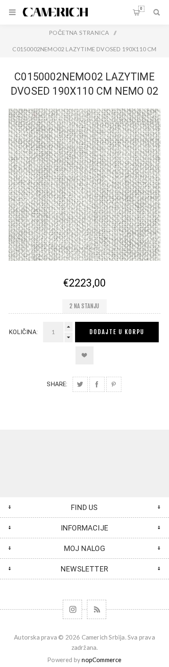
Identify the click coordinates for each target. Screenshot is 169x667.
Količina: (23, 332)
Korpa (141, 9)
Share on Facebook (97, 384)
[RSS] (96, 609)
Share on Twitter (80, 384)
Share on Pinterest (113, 384)
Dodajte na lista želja (84, 355)
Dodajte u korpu (116, 332)
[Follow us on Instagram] (72, 609)
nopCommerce (101, 659)
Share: (57, 384)
